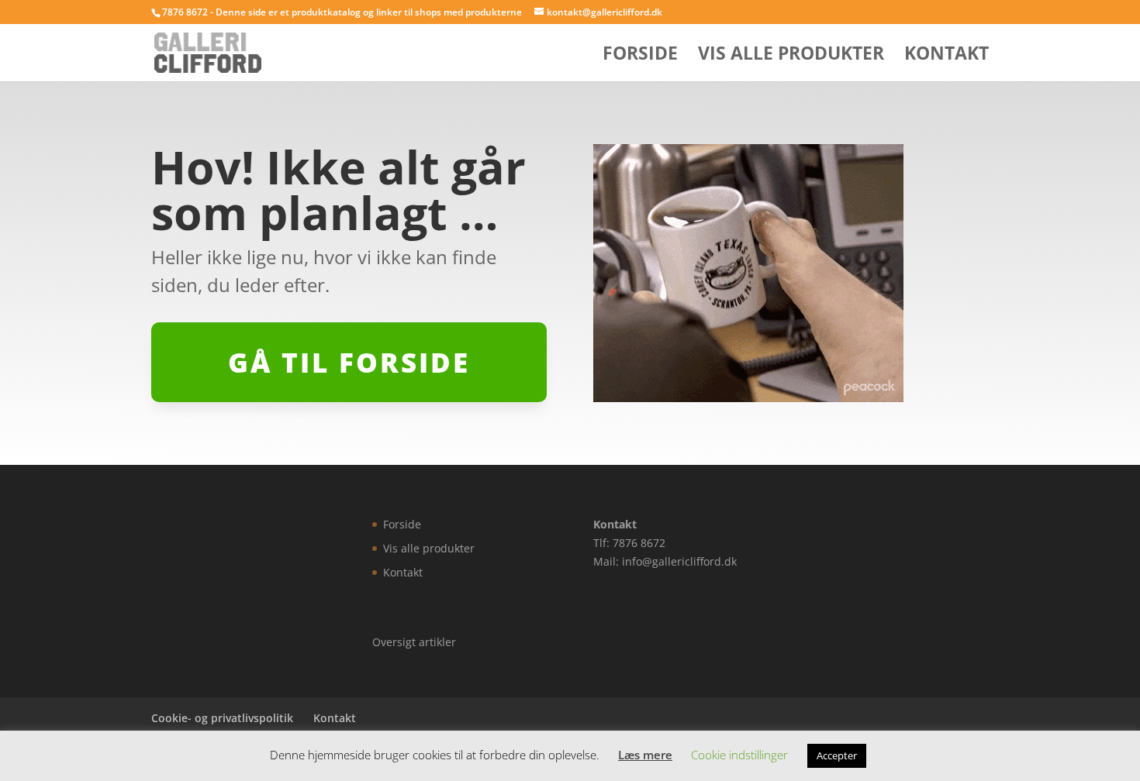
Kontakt (946, 56)
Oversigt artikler (414, 642)
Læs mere (645, 754)
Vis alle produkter (791, 56)
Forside (640, 56)
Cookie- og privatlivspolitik (222, 717)
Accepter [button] (837, 755)
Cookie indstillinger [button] (739, 754)
